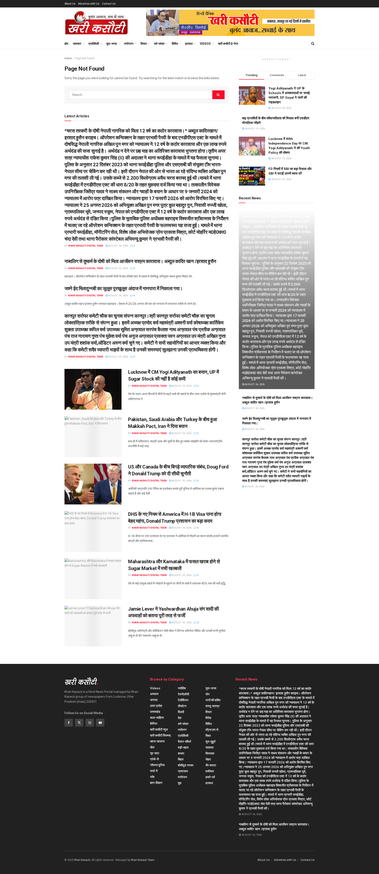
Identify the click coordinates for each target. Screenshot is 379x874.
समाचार (77, 43)
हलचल (189, 43)
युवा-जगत (111, 43)
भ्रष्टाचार (183, 771)
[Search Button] (313, 43)
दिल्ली (181, 712)
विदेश (208, 718)
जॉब (152, 777)
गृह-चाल (154, 753)
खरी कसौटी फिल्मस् (160, 735)
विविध (175, 43)
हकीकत (210, 771)
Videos (205, 43)
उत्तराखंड (155, 711)
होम (66, 43)
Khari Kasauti (82, 859)
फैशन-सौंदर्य (184, 741)
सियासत (210, 753)
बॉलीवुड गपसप (185, 765)
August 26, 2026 (117, 245)
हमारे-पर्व (210, 777)
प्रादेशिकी (93, 43)
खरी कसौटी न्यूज (159, 729)
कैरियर (153, 723)
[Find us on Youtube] (100, 723)
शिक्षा (208, 735)
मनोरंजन (128, 43)
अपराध (153, 700)
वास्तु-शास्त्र (213, 706)
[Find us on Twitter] (79, 723)
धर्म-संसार (159, 43)
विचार (144, 43)
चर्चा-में (153, 771)
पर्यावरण (182, 729)
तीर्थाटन (182, 706)
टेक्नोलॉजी (183, 694)
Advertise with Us (88, 3)
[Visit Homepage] (96, 23)
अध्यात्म (154, 694)
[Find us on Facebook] (68, 723)
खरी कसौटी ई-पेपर (228, 43)
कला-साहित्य (157, 717)
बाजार (181, 753)
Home (68, 58)
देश (179, 718)
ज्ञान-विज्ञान (156, 783)
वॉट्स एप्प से (212, 729)
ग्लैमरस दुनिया (157, 765)
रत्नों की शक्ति (213, 700)
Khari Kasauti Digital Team (85, 245)
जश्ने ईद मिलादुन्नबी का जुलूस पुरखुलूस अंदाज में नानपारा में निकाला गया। (123, 288)
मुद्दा (179, 783)
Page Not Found (84, 58)
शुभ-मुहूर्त (210, 741)
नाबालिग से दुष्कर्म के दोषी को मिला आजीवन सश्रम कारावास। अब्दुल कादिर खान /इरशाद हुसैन (140, 261)
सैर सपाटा (211, 765)
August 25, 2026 (117, 356)
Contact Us (109, 3)
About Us (69, 3)
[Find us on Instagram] (90, 723)
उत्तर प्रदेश (156, 706)
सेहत (208, 759)
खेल (152, 747)
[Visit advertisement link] (230, 23)
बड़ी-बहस (183, 747)
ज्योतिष (182, 688)
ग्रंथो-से (154, 759)
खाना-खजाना (157, 741)
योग (207, 694)
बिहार (181, 759)
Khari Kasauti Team (142, 859)
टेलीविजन (183, 700)
